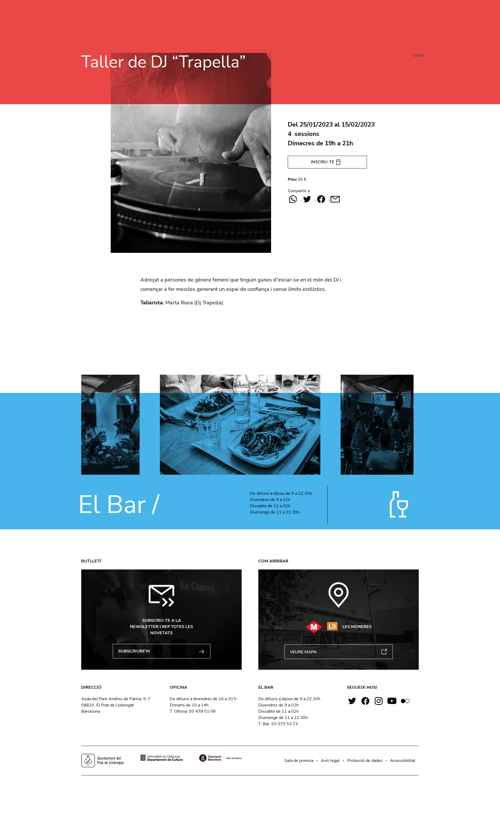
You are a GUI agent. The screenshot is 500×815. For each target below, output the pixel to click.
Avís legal (330, 760)
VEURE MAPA (303, 652)
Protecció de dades (365, 760)
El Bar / (118, 505)
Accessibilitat (402, 760)
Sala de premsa (298, 760)
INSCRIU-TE (323, 162)
